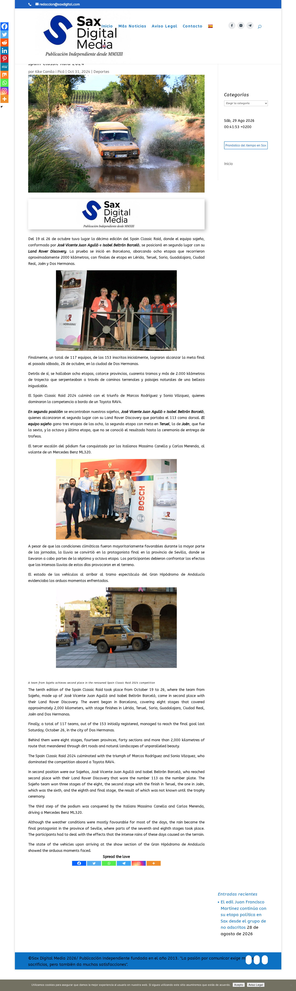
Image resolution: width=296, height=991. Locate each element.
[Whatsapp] (109, 863)
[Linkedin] (4, 51)
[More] (154, 863)
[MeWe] (4, 67)
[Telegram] (124, 863)
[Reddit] (4, 42)
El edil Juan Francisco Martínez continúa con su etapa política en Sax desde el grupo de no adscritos (243, 915)
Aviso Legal (164, 26)
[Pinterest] (4, 59)
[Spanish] (211, 34)
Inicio (107, 26)
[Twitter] (94, 863)
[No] (291, 985)
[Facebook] (79, 863)
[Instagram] (139, 863)
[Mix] (4, 75)
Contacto (193, 26)
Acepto (238, 984)
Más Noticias (132, 26)
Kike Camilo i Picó (49, 71)
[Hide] (1, 106)
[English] (104, 54)
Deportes (101, 71)
